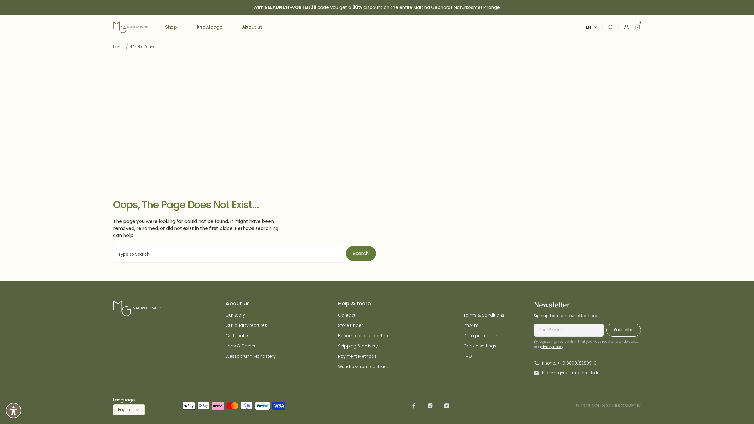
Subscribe (623, 330)
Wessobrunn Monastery (251, 356)
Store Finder (350, 325)
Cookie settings (480, 346)
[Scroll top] (740, 410)
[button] (610, 27)
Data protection (480, 336)
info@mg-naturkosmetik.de (571, 373)
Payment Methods (357, 356)
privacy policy (551, 346)
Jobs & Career (241, 346)
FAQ (468, 356)
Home (118, 46)
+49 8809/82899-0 (576, 363)
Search (361, 253)
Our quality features (246, 325)
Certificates (237, 336)
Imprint (471, 325)
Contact (346, 315)
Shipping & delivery (358, 346)
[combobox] (228, 254)
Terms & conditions (484, 315)
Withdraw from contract (363, 367)
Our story (235, 315)
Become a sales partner (363, 336)
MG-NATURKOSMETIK (616, 405)
